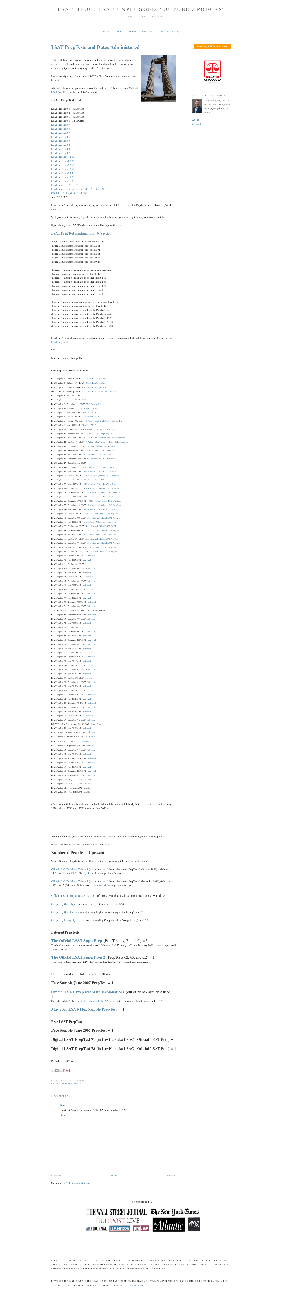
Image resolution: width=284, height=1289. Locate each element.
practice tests (71, 1083)
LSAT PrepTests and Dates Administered (95, 47)
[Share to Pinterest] (68, 1070)
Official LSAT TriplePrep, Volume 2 (69, 881)
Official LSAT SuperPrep (96, 378)
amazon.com (135, 1285)
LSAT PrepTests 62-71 (62, 160)
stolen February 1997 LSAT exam (98, 1001)
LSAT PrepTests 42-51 (62, 169)
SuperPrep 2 (97, 723)
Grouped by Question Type (65, 912)
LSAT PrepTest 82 (60, 153)
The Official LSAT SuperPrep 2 (78, 957)
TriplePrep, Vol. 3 (89, 425)
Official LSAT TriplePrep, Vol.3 (70, 896)
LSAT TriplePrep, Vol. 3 (104, 429)
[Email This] (53, 1070)
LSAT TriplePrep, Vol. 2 (104, 420)
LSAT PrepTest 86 (60, 137)
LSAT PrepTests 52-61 (62, 165)
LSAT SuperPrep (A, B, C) (64, 185)
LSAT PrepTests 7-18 (62, 181)
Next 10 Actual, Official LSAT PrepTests (101, 513)
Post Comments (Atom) (77, 1182)
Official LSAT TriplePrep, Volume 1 (69, 869)
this (89, 873)
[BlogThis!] (57, 1070)
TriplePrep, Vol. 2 (91, 416)
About (106, 31)
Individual (91, 555)
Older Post (171, 1175)
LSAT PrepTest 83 (60, 148)
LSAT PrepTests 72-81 (62, 156)
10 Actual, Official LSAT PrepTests (101, 446)
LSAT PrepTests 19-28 (62, 177)
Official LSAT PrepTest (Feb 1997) (69, 193)
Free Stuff (147, 31)
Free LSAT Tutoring (169, 31)
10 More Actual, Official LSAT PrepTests (99, 471)
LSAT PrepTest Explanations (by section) (82, 233)
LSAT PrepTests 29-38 (62, 173)
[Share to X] (60, 1070)
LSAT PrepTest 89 (60, 124)
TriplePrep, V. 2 (92, 404)
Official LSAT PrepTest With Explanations (87, 992)
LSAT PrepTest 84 (60, 144)
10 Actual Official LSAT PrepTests (97, 454)
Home (114, 1175)
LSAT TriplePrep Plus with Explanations (108, 437)
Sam (62, 1105)
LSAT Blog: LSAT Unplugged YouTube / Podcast (142, 9)
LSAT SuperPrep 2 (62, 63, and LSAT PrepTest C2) (77, 189)
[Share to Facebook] (64, 1070)
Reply (63, 1115)
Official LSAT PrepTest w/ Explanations (102, 391)
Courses (132, 31)
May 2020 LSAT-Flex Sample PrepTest (84, 1009)
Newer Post (57, 1175)
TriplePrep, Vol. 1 (91, 399)
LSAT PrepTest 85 (60, 140)
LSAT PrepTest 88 (60, 128)
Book (119, 31)
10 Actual (89, 420)
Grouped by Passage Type (64, 920)
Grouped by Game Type (63, 904)
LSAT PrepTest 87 (60, 132)
